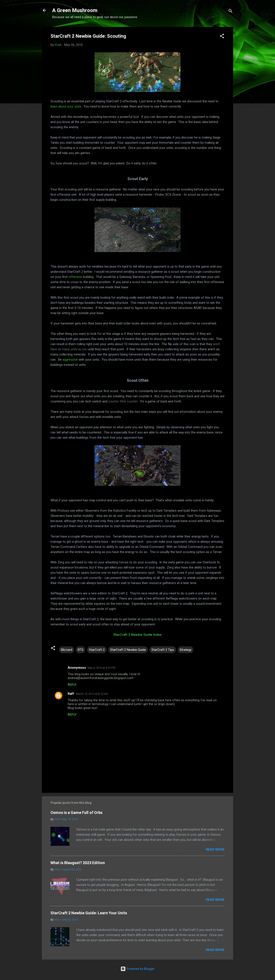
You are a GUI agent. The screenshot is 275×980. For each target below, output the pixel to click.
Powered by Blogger (140, 969)
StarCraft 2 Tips (162, 650)
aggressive (70, 359)
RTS (80, 650)
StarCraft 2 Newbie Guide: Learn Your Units (88, 913)
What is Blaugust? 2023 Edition (77, 862)
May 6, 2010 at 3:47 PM (101, 667)
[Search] (230, 11)
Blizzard (66, 650)
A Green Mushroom (74, 10)
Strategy (185, 650)
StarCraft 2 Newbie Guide (128, 650)
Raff (71, 694)
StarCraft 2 (97, 650)
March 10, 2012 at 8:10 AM (92, 693)
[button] (222, 36)
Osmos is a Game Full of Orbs (76, 812)
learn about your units (65, 106)
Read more (215, 849)
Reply (72, 684)
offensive (75, 277)
